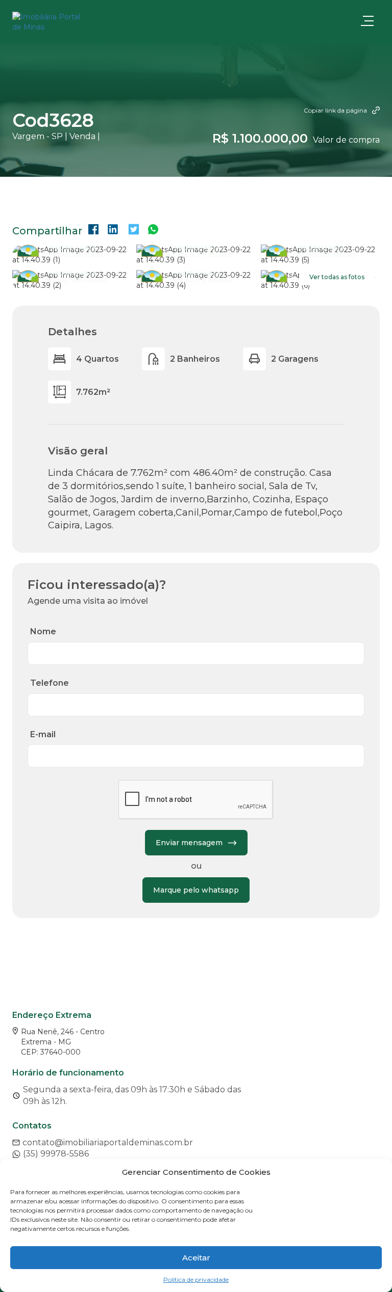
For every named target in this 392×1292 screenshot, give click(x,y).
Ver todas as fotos (336, 277)
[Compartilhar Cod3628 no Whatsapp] (153, 230)
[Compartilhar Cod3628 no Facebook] (93, 230)
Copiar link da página (335, 110)
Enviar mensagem (189, 842)
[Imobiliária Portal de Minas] (63, 22)
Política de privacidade (196, 1279)
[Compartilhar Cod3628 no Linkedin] (113, 230)
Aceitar (196, 1257)
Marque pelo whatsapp (196, 890)
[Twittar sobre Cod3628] (134, 230)
